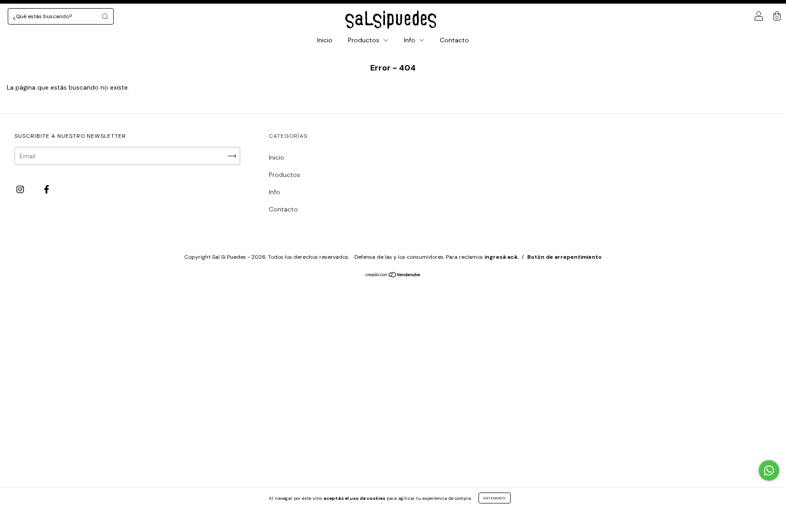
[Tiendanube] (393, 276)
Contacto (454, 40)
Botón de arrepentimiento (564, 257)
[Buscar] (105, 16)
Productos (364, 40)
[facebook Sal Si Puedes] (46, 190)
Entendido (495, 498)
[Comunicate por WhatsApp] (769, 470)
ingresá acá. (501, 257)
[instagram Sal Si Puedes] (21, 190)
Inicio (325, 40)
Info (410, 40)
